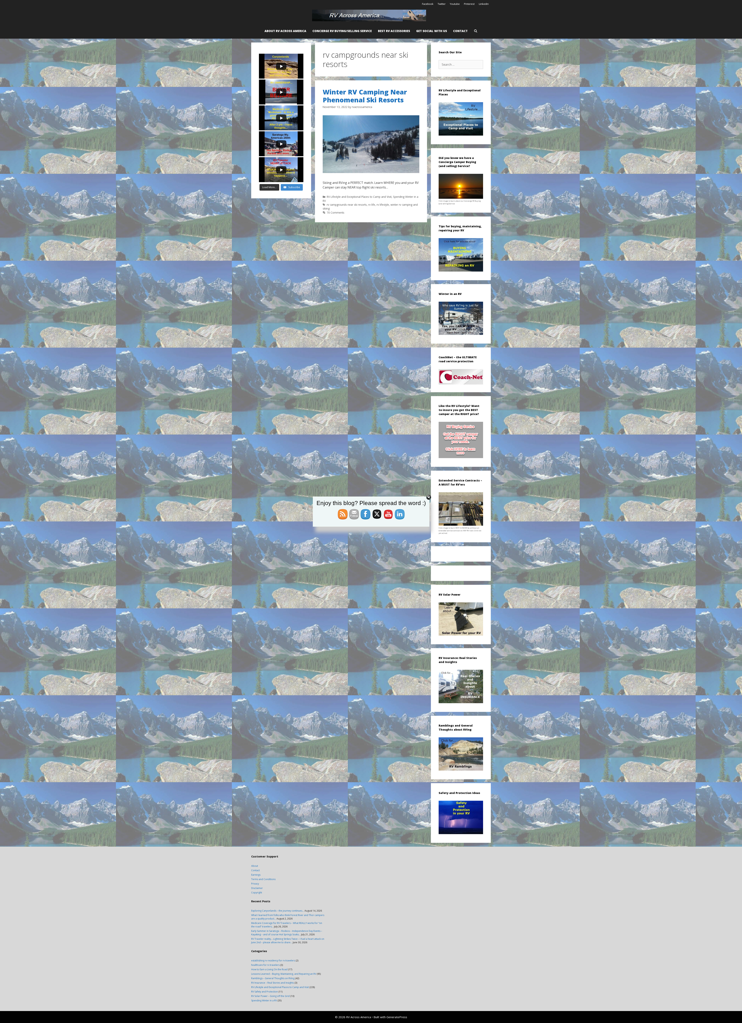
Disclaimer (257, 888)
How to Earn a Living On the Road (269, 969)
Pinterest (469, 4)
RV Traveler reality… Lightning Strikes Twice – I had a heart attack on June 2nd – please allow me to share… (287, 940)
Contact (460, 31)
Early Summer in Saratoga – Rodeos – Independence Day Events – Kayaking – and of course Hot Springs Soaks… (286, 932)
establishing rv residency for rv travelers (273, 960)
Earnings (255, 874)
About (254, 866)
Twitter (442, 4)
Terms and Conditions (263, 879)
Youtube (455, 4)
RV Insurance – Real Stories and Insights (272, 982)
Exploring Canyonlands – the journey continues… (277, 910)
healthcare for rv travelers (265, 965)
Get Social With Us (431, 31)
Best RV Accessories (394, 31)
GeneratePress (396, 1017)
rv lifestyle (383, 204)
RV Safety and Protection (264, 991)
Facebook (427, 4)
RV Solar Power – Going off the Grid (270, 996)
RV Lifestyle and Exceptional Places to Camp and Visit (359, 197)
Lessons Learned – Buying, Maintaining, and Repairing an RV (283, 973)
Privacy (255, 883)
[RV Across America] (370, 15)
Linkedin (484, 4)
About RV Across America (285, 31)
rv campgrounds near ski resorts (347, 204)
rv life (371, 204)
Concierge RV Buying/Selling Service (342, 31)
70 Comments (335, 212)
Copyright (256, 892)
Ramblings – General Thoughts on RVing (272, 978)
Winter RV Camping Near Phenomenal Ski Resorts (365, 95)
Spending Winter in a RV (264, 1000)
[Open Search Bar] (476, 31)
